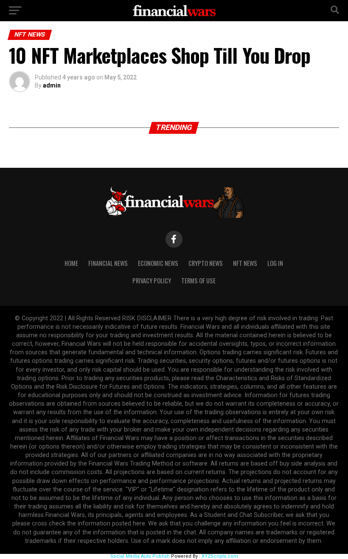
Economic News (158, 263)
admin (52, 85)
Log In (275, 263)
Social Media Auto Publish (140, 556)
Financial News (108, 263)
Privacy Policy (151, 280)
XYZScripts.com (220, 556)
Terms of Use (198, 280)
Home (71, 263)
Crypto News (205, 263)
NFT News (245, 263)
